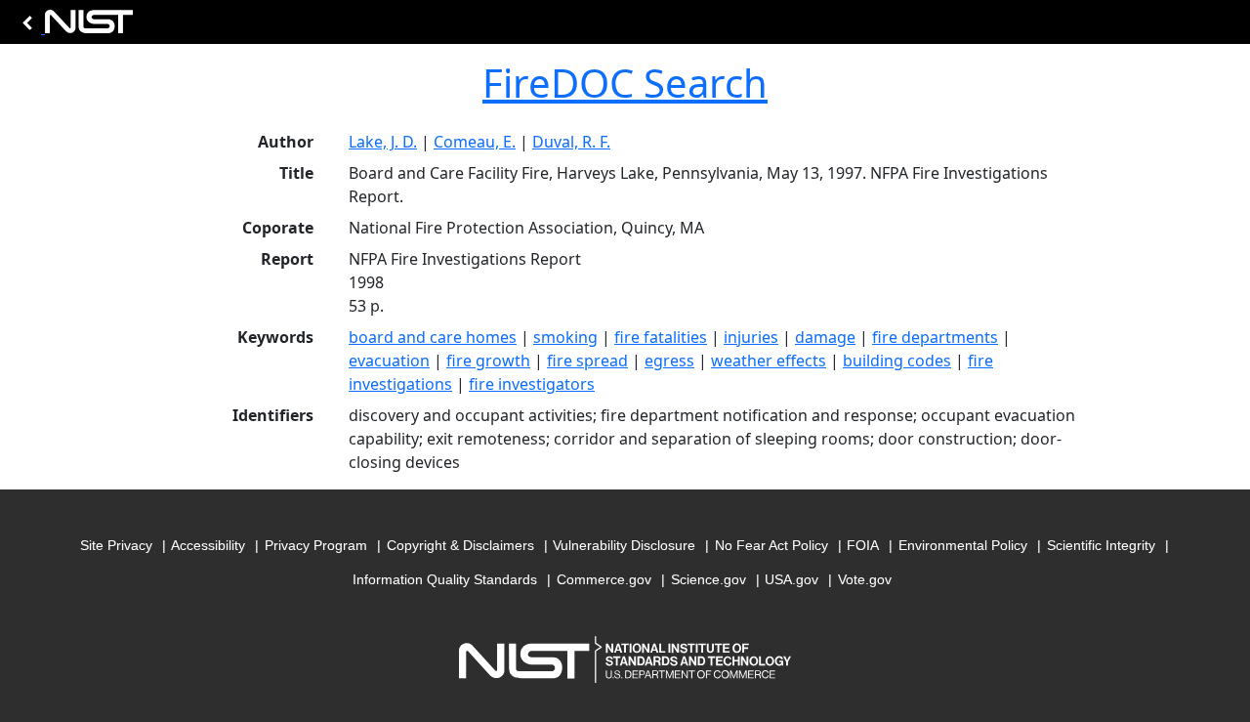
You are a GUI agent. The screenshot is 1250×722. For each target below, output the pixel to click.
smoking (565, 337)
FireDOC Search (625, 82)
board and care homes (433, 337)
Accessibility (208, 545)
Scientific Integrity (1101, 545)
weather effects (768, 360)
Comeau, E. (475, 141)
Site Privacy (116, 545)
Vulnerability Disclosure (624, 545)
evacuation (389, 360)
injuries (751, 337)
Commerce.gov (604, 579)
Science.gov (708, 579)
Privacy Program (316, 545)
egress (669, 360)
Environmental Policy (962, 545)
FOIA (863, 545)
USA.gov (791, 579)
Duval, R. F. (571, 141)
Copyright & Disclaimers (460, 545)
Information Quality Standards (445, 579)
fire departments (935, 337)
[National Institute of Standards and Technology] (74, 27)
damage (825, 337)
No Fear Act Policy (771, 545)
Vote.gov (865, 579)
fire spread (587, 360)
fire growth (488, 360)
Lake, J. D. (383, 141)
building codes (897, 360)
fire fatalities (660, 337)
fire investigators (532, 384)
